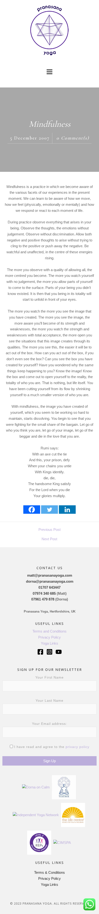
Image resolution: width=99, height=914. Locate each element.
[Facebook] (31, 509)
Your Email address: (49, 724)
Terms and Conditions (49, 631)
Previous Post (49, 529)
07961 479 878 (42, 599)
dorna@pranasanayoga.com (49, 581)
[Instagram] (49, 652)
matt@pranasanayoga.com (49, 575)
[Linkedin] (67, 509)
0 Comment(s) (72, 138)
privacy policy (77, 747)
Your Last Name (49, 700)
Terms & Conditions (49, 872)
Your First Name (49, 677)
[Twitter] (49, 509)
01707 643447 (49, 587)
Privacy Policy (49, 637)
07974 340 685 (44, 593)
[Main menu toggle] (50, 72)
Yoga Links (49, 643)
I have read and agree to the (51, 747)
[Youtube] (59, 652)
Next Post (49, 539)
